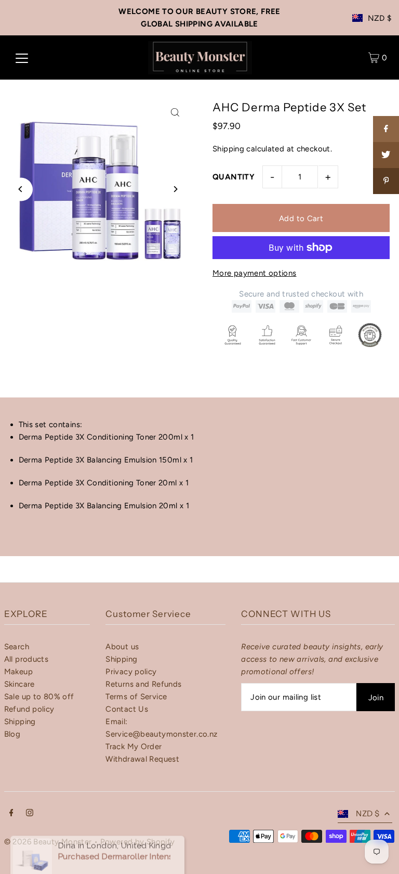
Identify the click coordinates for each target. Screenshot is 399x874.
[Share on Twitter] (386, 155)
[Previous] (21, 189)
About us (122, 646)
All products (26, 659)
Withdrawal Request (142, 759)
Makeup (18, 671)
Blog (12, 734)
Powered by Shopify (137, 841)
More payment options (254, 273)
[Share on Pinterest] (386, 181)
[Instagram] (29, 813)
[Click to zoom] (175, 112)
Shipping (228, 148)
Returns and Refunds (143, 684)
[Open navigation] (22, 58)
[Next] (175, 189)
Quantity (233, 177)
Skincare (19, 684)
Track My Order (133, 746)
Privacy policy (130, 671)
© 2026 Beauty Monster (49, 841)
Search (16, 646)
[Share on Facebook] (386, 129)
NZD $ (380, 18)
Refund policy (29, 709)
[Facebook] (11, 813)
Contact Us (126, 709)
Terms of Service (136, 696)
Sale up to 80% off (39, 696)
